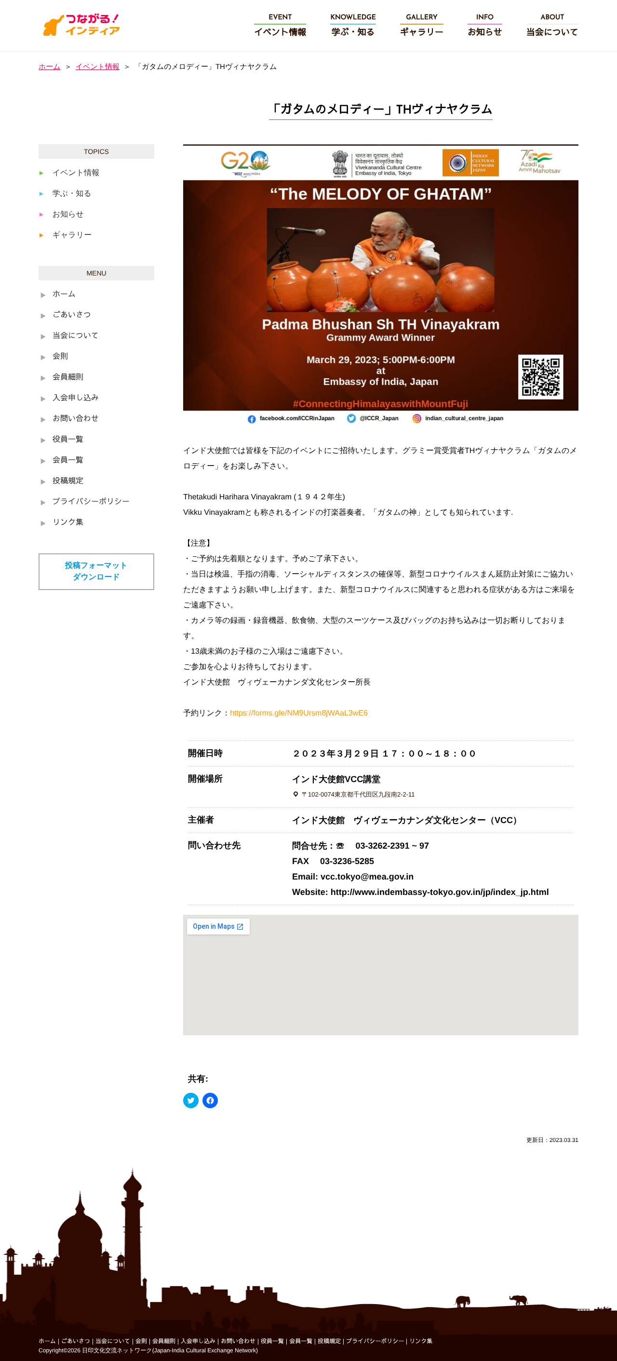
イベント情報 (98, 67)
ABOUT (552, 26)
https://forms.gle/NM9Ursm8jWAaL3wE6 (299, 713)
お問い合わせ (76, 419)
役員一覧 (68, 440)
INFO (485, 26)
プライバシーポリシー (91, 502)
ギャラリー (72, 235)
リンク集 (68, 523)
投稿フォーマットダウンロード (96, 571)
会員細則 (68, 378)
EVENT (280, 26)
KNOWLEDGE (353, 26)
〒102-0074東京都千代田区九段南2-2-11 (358, 794)
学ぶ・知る (72, 194)
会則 (60, 357)
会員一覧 (68, 461)
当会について (76, 336)
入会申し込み (76, 398)
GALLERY (421, 26)
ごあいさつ (72, 315)
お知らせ (68, 214)
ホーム (50, 67)
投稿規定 (68, 481)
